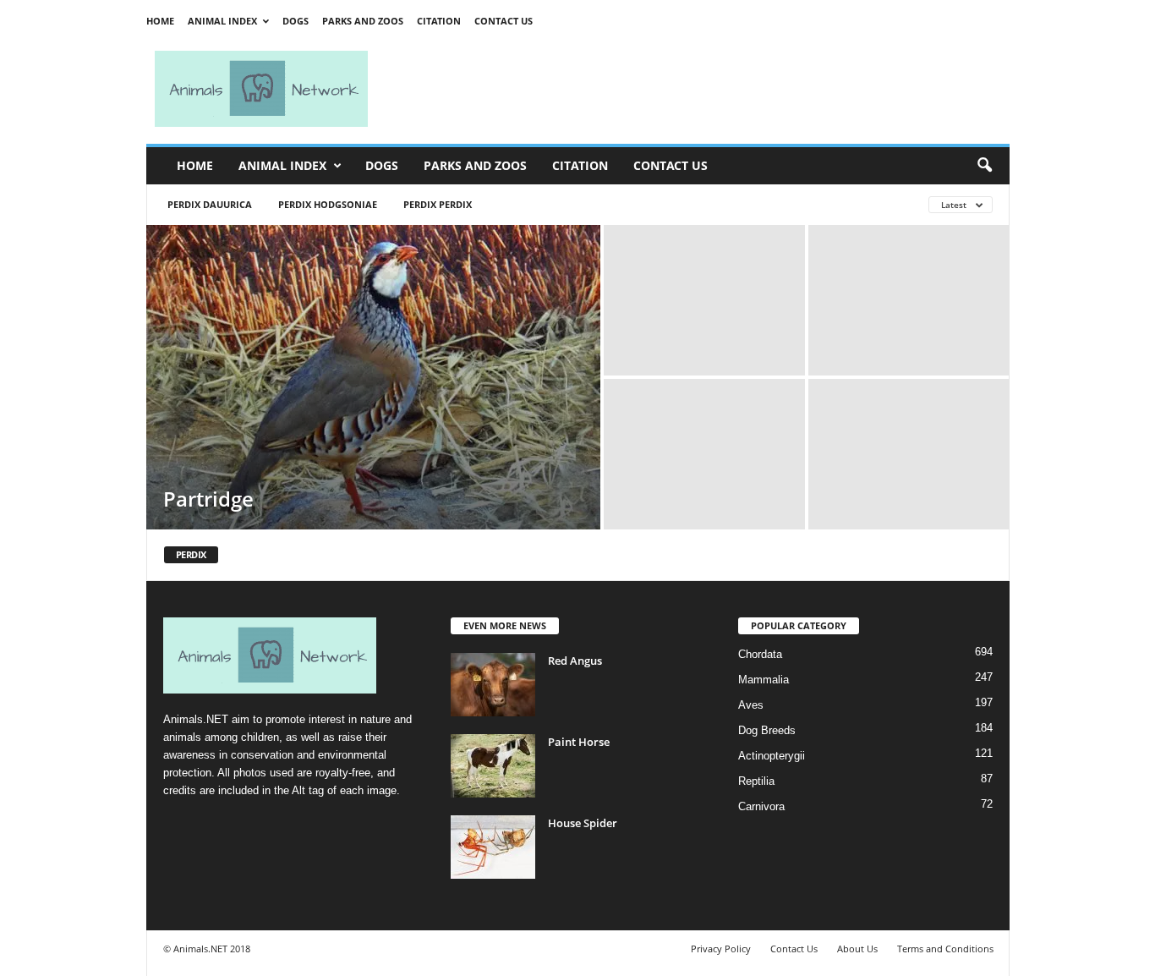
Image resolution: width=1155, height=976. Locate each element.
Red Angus (575, 660)
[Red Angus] (493, 684)
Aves (751, 705)
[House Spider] (493, 847)
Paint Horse (579, 741)
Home (160, 20)
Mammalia (763, 679)
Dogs (295, 20)
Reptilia (756, 781)
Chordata (760, 654)
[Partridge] (373, 377)
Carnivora (761, 806)
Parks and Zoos (362, 20)
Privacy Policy (721, 948)
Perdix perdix (437, 204)
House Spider (582, 823)
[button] (984, 165)
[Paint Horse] (493, 766)
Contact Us (503, 20)
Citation (439, 20)
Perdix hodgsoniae (327, 204)
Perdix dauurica (209, 204)
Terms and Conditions (945, 948)
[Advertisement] (696, 89)
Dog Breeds (767, 730)
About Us (857, 948)
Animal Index (222, 20)
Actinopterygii (771, 755)
